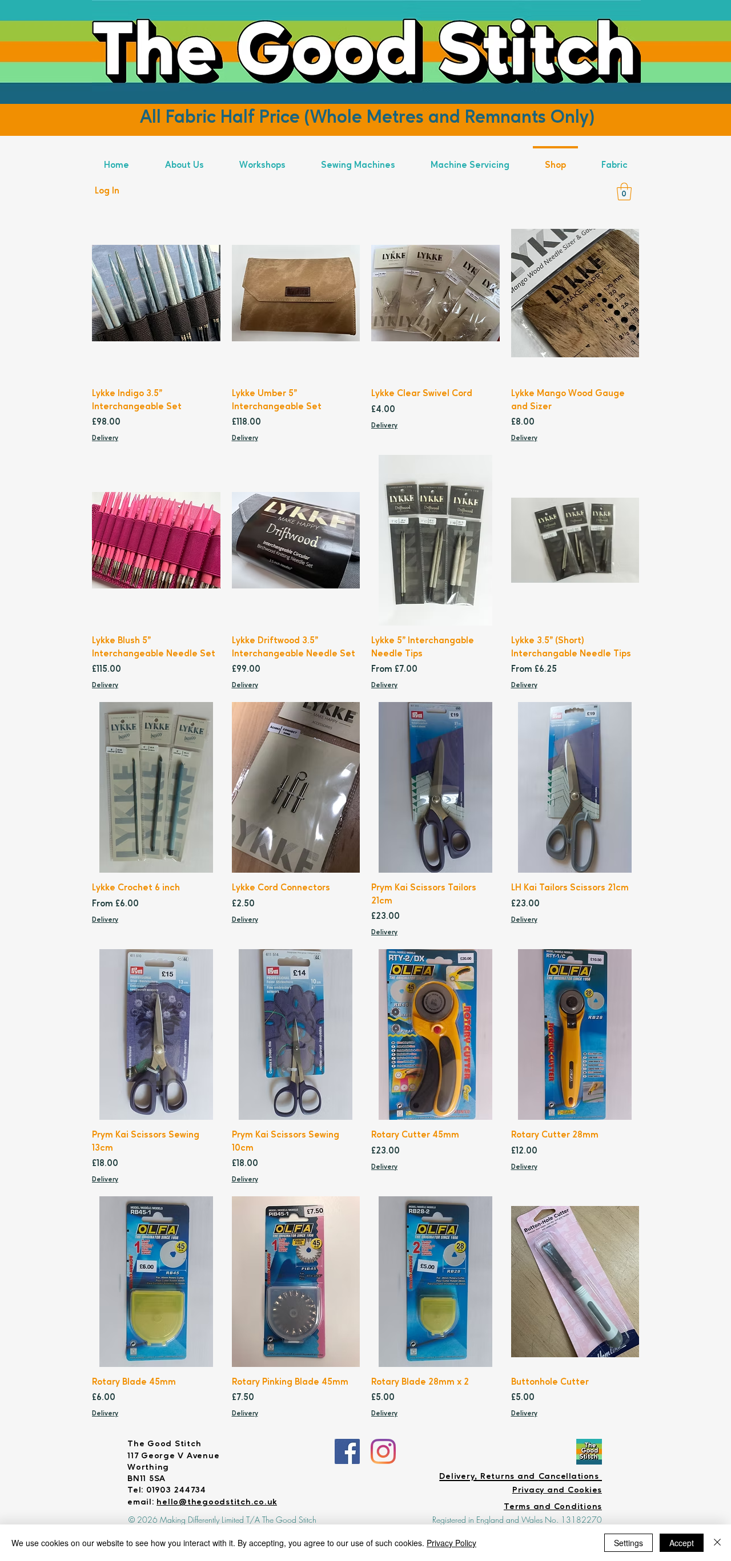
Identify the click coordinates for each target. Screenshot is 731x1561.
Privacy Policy (451, 1542)
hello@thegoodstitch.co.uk (216, 1502)
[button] (624, 191)
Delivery (105, 438)
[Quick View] (156, 293)
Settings (628, 1542)
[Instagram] (383, 1451)
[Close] (717, 1543)
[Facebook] (347, 1451)
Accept (681, 1542)
